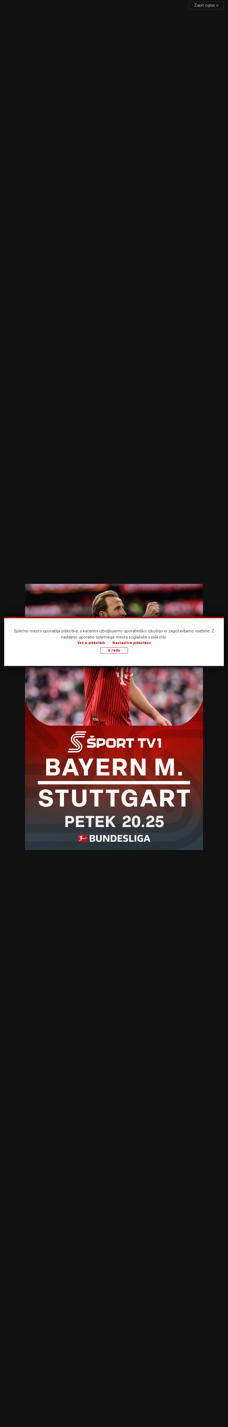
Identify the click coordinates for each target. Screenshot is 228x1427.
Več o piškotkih (91, 643)
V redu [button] (114, 650)
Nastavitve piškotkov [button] (131, 643)
